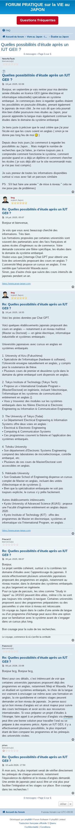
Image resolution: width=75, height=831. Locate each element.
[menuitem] (6, 30)
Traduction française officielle (33, 823)
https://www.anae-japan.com (16, 283)
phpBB (28, 819)
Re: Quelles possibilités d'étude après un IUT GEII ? (35, 211)
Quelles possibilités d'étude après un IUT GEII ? (35, 47)
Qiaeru (53, 823)
